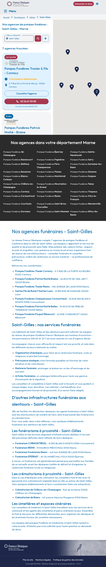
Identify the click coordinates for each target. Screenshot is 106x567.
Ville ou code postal (13, 35)
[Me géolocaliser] (45, 38)
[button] (90, 85)
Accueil (6, 17)
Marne (32, 17)
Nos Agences (19, 17)
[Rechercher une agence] (38, 38)
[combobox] (20, 38)
